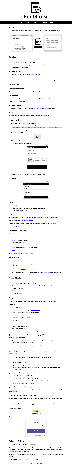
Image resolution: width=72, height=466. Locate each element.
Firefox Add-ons (38, 91)
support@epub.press (35, 264)
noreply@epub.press (27, 220)
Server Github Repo (26, 274)
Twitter (23, 269)
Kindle (13, 247)
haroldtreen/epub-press (43, 108)
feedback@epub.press (29, 265)
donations (33, 317)
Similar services (39, 403)
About (21, 22)
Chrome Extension (35, 310)
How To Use (36, 22)
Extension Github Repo (46, 272)
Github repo (43, 115)
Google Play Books (16, 245)
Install (27, 22)
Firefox (34, 30)
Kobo (13, 250)
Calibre (14, 240)
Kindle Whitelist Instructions (19, 226)
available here (22, 459)
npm (46, 98)
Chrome (29, 30)
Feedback (44, 22)
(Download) (38, 74)
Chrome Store (28, 91)
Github (51, 98)
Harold (41, 463)
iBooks (14, 242)
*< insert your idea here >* (18, 293)
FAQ (51, 22)
